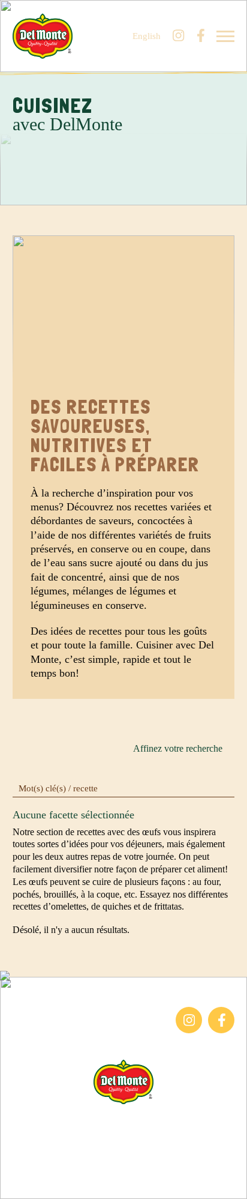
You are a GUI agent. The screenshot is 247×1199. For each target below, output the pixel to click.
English (146, 36)
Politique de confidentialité (123, 1165)
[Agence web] (17, 1182)
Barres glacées (40, 1012)
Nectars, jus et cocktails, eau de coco (72, 1039)
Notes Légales (124, 1150)
